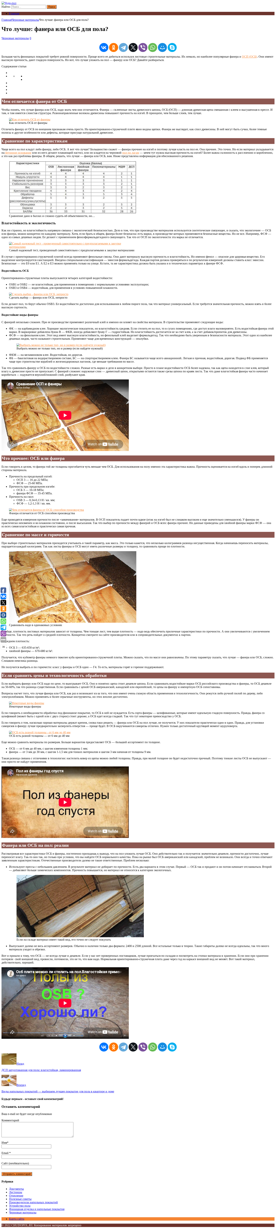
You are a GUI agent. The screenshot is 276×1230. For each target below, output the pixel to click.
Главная (14, 13)
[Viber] (142, 47)
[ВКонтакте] (103, 47)
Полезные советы (20, 1199)
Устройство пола (19, 1205)
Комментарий (10, 1120)
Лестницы (15, 1192)
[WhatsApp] (152, 47)
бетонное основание (18, 152)
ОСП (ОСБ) (249, 56)
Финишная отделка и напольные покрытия (36, 1209)
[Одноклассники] (113, 47)
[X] (133, 47)
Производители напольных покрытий (33, 1202)
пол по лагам (130, 152)
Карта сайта (16, 1218)
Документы (16, 1188)
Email (5, 1153)
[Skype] (172, 47)
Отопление (16, 1195)
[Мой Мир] (162, 47)
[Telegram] (123, 47)
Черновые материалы (15, 38)
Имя (4, 1142)
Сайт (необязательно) (15, 1163)
